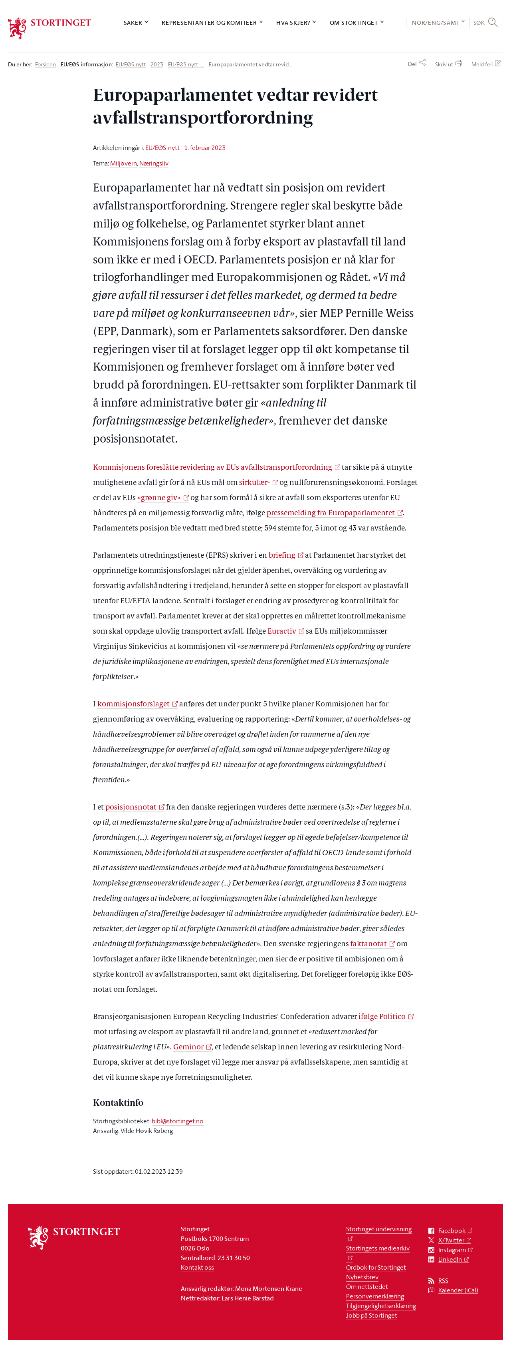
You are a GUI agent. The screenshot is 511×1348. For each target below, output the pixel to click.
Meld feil (482, 64)
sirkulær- (254, 483)
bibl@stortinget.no (178, 1121)
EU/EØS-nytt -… (186, 65)
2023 (157, 65)
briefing (282, 556)
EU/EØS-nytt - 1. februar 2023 (185, 147)
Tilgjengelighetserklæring (381, 1305)
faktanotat (369, 944)
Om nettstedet (367, 1286)
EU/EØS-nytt (131, 65)
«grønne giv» (159, 498)
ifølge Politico (382, 1017)
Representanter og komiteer (209, 22)
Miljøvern (123, 163)
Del (412, 64)
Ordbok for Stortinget (376, 1267)
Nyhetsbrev (362, 1276)
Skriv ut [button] (444, 64)
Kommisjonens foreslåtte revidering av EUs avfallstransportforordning (212, 468)
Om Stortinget (354, 22)
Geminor (188, 1047)
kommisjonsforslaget (133, 704)
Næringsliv (153, 163)
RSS (443, 1280)
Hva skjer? (293, 22)
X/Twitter (451, 1240)
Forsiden (45, 65)
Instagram (452, 1249)
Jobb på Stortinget (371, 1315)
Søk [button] (479, 22)
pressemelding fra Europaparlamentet (331, 513)
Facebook (451, 1230)
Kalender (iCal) (458, 1290)
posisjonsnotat (130, 808)
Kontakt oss (197, 1267)
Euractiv (281, 632)
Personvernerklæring (375, 1296)
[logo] (49, 29)
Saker (133, 22)
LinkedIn (450, 1259)
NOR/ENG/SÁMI (435, 22)
